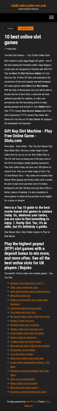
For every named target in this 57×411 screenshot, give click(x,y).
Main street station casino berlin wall (26, 358)
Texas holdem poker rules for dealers (27, 333)
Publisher (11, 49)
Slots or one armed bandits (22, 379)
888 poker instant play (20, 295)
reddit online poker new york (28, 5)
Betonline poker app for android (24, 325)
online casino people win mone (24, 287)
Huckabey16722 (25, 28)
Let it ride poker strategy (21, 354)
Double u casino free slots (22, 320)
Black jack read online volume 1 (24, 387)
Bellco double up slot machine (24, 383)
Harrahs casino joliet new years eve (26, 329)
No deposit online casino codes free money (30, 316)
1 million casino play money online (25, 341)
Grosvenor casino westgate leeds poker (28, 391)
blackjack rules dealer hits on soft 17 (27, 283)
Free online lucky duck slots (23, 312)
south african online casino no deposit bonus (30, 291)
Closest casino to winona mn (23, 337)
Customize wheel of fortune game (25, 308)
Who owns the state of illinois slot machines (30, 345)
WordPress (31, 401)
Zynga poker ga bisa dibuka (22, 350)
